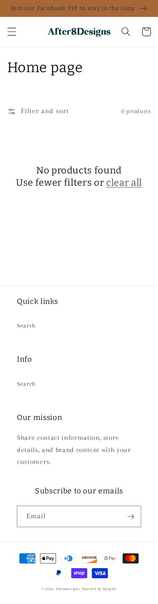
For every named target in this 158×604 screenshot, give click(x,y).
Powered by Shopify (99, 589)
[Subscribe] (131, 517)
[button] (11, 32)
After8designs (68, 589)
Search (26, 325)
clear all (124, 182)
